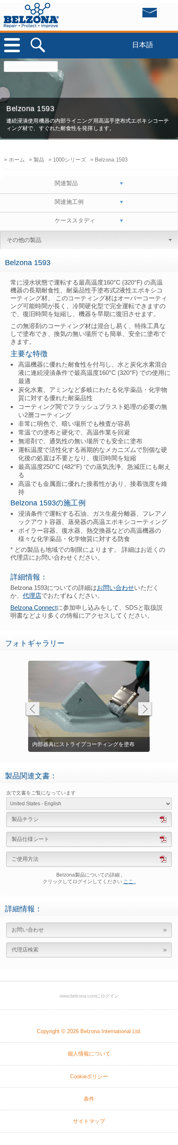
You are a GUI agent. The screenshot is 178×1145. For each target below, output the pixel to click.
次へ (145, 709)
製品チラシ (25, 819)
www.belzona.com (31, 15)
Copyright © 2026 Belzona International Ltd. (89, 1031)
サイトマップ (89, 1121)
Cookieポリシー (89, 1076)
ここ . (129, 881)
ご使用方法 (25, 859)
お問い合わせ (115, 587)
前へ (32, 709)
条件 (89, 1099)
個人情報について (89, 1054)
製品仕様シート (30, 839)
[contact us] (133, 15)
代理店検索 (25, 950)
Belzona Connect (33, 607)
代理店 (32, 595)
